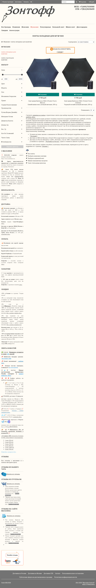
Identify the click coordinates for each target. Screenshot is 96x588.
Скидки (4, 30)
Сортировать (72, 42)
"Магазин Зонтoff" (88, 583)
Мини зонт (70, 27)
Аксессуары (14, 30)
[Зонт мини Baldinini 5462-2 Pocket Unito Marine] (42, 72)
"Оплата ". (45, 146)
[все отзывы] (12, 558)
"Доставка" (33, 136)
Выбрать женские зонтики (37, 156)
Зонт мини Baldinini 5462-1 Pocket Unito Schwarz (78, 102)
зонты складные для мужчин (8, 53)
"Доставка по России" (52, 141)
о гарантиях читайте (13, 284)
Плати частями (7, 2)
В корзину (43, 94)
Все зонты (31, 154)
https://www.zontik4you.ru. (8, 158)
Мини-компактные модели (37, 161)
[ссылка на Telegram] (2, 421)
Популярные (45, 27)
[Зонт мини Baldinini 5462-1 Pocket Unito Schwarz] (78, 72)
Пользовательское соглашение (73, 573)
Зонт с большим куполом (37, 163)
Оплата (26, 2)
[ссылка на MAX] (9, 421)
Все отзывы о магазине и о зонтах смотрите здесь (12, 461)
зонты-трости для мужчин (7, 59)
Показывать (85, 110)
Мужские (34, 27)
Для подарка (82, 27)
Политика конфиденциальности (65, 577)
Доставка (18, 2)
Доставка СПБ (48, 573)
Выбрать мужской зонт (36, 158)
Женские (25, 27)
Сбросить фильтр (12, 147)
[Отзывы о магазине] (3, 474)
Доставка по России (19, 573)
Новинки (16, 27)
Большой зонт (58, 27)
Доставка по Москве (35, 573)
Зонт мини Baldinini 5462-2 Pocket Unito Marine (42, 102)
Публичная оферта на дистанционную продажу (35, 577)
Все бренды (6, 27)
